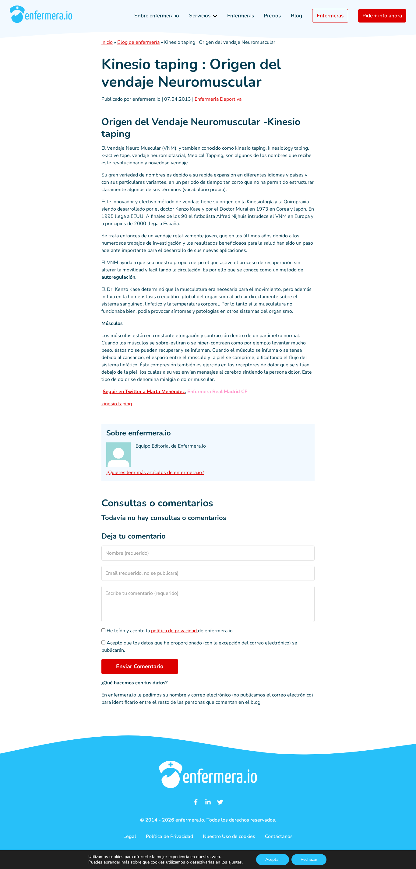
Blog (296, 15)
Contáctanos (279, 836)
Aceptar (272, 859)
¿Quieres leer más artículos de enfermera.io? (155, 472)
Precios (272, 15)
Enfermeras (240, 15)
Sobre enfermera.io (156, 15)
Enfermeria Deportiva (218, 99)
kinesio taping (116, 403)
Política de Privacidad (169, 836)
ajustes (235, 862)
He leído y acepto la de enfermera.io (169, 630)
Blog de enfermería (138, 42)
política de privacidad (174, 630)
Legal (129, 836)
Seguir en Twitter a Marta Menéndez (144, 391)
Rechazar (309, 859)
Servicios (199, 15)
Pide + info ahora (382, 15)
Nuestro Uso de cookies (229, 836)
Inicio (107, 42)
